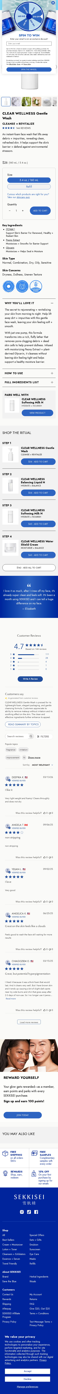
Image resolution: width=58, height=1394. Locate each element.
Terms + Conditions (39, 1313)
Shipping (6, 1304)
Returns (33, 1299)
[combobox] (38, 764)
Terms (18, 64)
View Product (37, 412)
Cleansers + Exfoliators (13, 1254)
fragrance (10, 749)
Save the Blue (9, 1281)
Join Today (23, 1115)
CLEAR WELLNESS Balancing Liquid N (33, 480)
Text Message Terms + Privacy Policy (41, 1323)
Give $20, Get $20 (40, 1308)
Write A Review (30, 679)
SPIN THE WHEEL (29, 69)
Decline (27, 1379)
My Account (36, 1294)
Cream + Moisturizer (12, 1244)
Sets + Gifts (35, 1240)
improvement (12, 757)
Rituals (33, 1281)
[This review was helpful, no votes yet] (44, 813)
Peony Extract (13, 240)
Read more (11, 998)
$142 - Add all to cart (29, 567)
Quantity (12, 204)
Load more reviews (29, 1022)
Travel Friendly (9, 1263)
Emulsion (34, 1244)
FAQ (32, 1304)
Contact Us (7, 1294)
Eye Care (34, 1254)
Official (11, 64)
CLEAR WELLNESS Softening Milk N (34, 401)
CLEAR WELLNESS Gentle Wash (37, 449)
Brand (5, 1276)
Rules (14, 64)
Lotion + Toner (9, 1249)
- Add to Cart (38, 461)
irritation (23, 749)
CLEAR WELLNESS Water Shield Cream (37, 543)
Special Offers (37, 1235)
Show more (34, 757)
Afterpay (6, 1308)
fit (24, 757)
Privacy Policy (9, 1321)
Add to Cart (40, 210)
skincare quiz (23, 197)
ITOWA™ (10, 229)
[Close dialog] (53, 3)
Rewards (6, 1299)
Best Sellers (8, 1240)
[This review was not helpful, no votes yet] (50, 813)
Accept (27, 1371)
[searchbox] (16, 736)
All (3, 1235)
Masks (33, 1259)
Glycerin (10, 248)
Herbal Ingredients (39, 1276)
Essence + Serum (11, 1259)
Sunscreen (35, 1249)
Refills (33, 1263)
